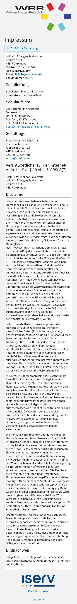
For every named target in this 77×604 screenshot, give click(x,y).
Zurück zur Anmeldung (24, 48)
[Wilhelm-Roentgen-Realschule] (38, 17)
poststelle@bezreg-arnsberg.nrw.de (28, 126)
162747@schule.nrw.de (28, 74)
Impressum (38, 599)
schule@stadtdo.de (17, 158)
